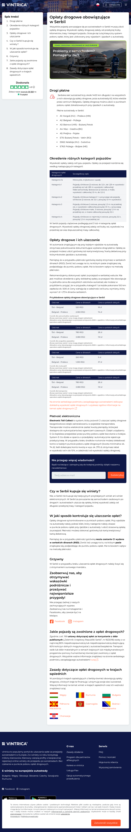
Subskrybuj (117, 475)
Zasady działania (75, 752)
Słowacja (23, 776)
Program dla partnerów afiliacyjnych (78, 758)
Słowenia (33, 776)
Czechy (43, 776)
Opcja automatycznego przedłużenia (79, 777)
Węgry (63, 695)
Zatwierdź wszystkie (106, 822)
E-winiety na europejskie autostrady (25, 770)
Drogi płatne (16, 21)
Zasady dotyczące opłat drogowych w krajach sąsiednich (22, 71)
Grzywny (14, 56)
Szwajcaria (53, 776)
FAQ (101, 752)
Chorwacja (65, 716)
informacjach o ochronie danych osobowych (70, 812)
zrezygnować (15, 814)
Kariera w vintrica (75, 765)
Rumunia (90, 695)
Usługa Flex (72, 770)
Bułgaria (116, 695)
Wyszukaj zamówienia (110, 767)
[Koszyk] (126, 4)
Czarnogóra (91, 704)
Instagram (78, 621)
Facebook (60, 621)
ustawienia (65, 814)
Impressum (15, 816)
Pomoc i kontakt (107, 757)
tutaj (93, 660)
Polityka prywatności (29, 816)
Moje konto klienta (108, 762)
